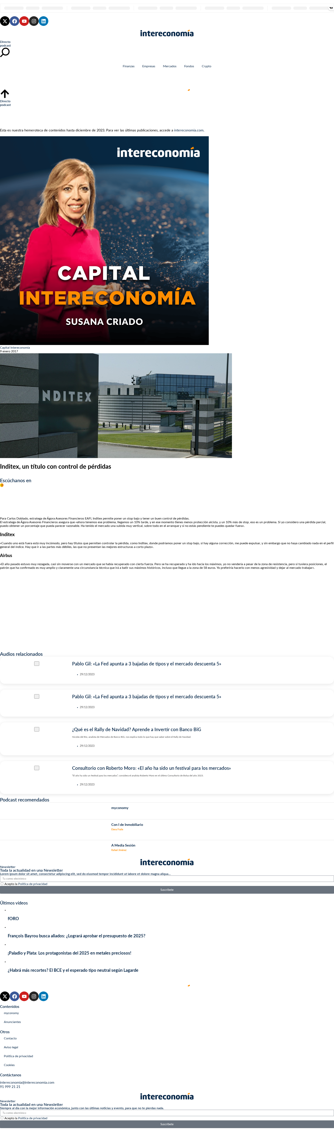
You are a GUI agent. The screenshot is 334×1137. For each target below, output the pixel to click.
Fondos (189, 66)
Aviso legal (11, 1047)
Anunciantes (12, 1022)
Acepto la (25, 884)
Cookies (9, 1065)
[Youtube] (24, 21)
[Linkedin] (43, 21)
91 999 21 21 (10, 1087)
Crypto (206, 66)
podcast (5, 45)
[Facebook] (14, 21)
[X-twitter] (5, 21)
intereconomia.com (189, 130)
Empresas (148, 66)
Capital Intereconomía (15, 347)
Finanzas (129, 66)
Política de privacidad (32, 884)
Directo (5, 41)
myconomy (11, 1013)
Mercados (169, 66)
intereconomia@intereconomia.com (27, 1082)
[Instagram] (34, 21)
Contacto (10, 1038)
